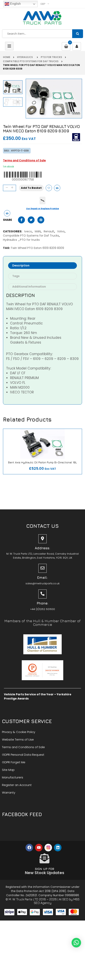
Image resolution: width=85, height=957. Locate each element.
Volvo (60, 231)
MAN (37, 231)
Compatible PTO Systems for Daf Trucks (31, 61)
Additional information (29, 287)
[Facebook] (29, 847)
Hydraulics (25, 57)
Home (6, 57)
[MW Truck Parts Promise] (42, 200)
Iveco (27, 231)
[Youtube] (38, 847)
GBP (42, 4)
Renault (48, 231)
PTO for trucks (51, 57)
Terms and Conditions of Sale (24, 160)
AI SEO (63, 899)
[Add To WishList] (49, 188)
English (15, 3)
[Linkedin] (57, 847)
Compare (57, 188)
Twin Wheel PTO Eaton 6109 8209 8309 (37, 248)
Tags (16, 276)
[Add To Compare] (7, 213)
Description (20, 265)
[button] (76, 942)
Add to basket (31, 188)
